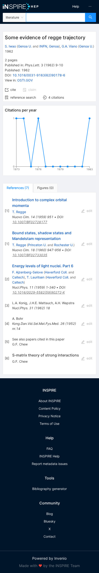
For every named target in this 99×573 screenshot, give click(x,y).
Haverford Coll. (56, 272)
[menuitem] (75, 6)
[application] (49, 144)
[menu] (75, 6)
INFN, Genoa (49, 46)
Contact (49, 536)
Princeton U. (37, 245)
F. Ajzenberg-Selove (27, 272)
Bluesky (49, 521)
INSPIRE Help (49, 456)
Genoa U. (25, 46)
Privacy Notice (49, 416)
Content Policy (50, 408)
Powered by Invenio (49, 558)
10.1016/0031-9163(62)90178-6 (38, 75)
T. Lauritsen (35, 277)
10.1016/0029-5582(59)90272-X (38, 292)
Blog (49, 514)
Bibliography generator (49, 489)
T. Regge (19, 212)
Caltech (18, 277)
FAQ (50, 449)
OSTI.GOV (25, 80)
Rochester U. (63, 245)
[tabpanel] (49, 283)
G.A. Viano (69, 46)
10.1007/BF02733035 (29, 255)
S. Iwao (10, 46)
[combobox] (55, 17)
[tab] (18, 187)
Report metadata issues (49, 464)
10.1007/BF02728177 (29, 222)
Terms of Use (49, 424)
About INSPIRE (49, 401)
